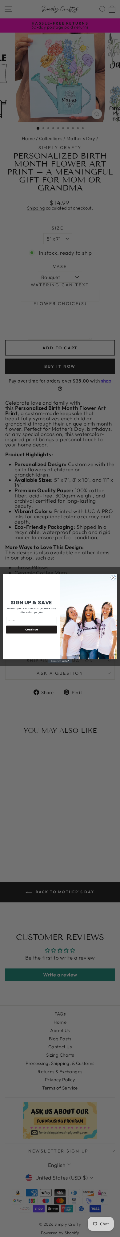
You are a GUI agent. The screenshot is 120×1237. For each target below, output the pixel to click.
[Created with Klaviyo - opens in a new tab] (60, 661)
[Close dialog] (113, 577)
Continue (31, 629)
